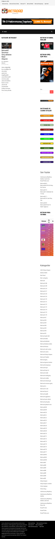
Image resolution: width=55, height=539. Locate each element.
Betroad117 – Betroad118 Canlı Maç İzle (46, 198)
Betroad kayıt (44, 367)
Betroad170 (43, 433)
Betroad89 (43, 473)
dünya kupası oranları (46, 483)
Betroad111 (43, 415)
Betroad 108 (43, 283)
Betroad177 (43, 452)
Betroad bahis (44, 338)
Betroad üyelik (44, 394)
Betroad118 (43, 425)
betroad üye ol (44, 391)
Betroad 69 (43, 323)
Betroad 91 (43, 333)
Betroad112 (43, 417)
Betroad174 (43, 444)
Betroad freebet (44, 357)
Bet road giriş (44, 278)
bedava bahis (43, 272)
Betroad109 (43, 410)
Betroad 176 (43, 315)
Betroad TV (23, 3)
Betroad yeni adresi (45, 399)
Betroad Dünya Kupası (46, 354)
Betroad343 (43, 457)
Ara (41, 89)
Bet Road (42, 275)
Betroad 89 (43, 328)
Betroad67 (43, 462)
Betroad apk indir (45, 336)
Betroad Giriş (5, 3)
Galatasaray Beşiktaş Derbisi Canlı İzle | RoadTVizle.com (46, 179)
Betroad (42, 280)
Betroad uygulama (45, 396)
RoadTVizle (43, 510)
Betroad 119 (43, 296)
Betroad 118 (43, 294)
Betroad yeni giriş (45, 402)
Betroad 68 (43, 320)
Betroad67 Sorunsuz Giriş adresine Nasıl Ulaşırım (6, 54)
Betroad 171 (43, 301)
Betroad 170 (43, 299)
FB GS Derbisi (43, 486)
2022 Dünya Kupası (45, 270)
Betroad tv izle (44, 388)
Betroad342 (43, 454)
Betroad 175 (43, 312)
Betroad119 (43, 428)
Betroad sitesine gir (45, 381)
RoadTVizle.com (44, 513)
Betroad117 (43, 423)
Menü (5, 31)
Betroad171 (43, 436)
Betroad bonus (44, 346)
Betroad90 (43, 475)
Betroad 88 (43, 325)
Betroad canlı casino (45, 349)
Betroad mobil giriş (45, 375)
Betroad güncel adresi (46, 362)
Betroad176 (43, 449)
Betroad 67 (43, 317)
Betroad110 (43, 412)
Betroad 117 (43, 291)
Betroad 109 (43, 286)
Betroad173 (43, 441)
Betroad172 (43, 439)
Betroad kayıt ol (44, 370)
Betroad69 (43, 468)
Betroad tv (43, 386)
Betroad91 (43, 478)
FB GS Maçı (43, 489)
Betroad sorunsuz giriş (46, 383)
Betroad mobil (44, 373)
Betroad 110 (43, 288)
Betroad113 (43, 420)
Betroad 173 (43, 307)
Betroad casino (44, 352)
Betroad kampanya (39, 3)
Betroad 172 (43, 304)
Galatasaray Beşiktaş (46, 491)
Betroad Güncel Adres (14, 3)
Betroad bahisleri (44, 341)
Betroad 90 (43, 330)
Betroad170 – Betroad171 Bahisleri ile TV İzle (46, 192)
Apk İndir (47, 3)
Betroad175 (43, 446)
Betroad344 (43, 460)
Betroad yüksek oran (45, 404)
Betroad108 (43, 407)
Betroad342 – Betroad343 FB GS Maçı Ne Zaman (46, 185)
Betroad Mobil (30, 3)
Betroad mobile (44, 378)
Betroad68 (43, 465)
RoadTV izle (43, 508)
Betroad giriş (43, 359)
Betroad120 (43, 431)
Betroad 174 (43, 309)
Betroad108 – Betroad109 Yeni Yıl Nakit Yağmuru (45, 205)
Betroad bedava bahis (46, 344)
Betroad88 (43, 470)
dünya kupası (43, 481)
